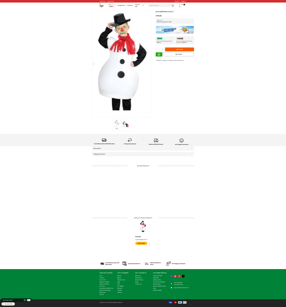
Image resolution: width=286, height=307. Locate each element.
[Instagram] (175, 276)
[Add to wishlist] (149, 243)
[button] (93, 64)
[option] (121, 64)
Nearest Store (110, 1)
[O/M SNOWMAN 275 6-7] (143, 226)
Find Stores (102, 1)
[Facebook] (171, 276)
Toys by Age (137, 5)
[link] (104, 142)
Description (97, 148)
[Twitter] (183, 276)
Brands (129, 5)
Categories (120, 5)
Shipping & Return (99, 154)
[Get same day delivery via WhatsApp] (175, 30)
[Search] (173, 5)
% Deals (111, 5)
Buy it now (179, 54)
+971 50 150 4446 (178, 284)
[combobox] (161, 5)
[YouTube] (179, 276)
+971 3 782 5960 (178, 282)
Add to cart (179, 49)
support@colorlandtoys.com (181, 287)
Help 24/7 (177, 1)
